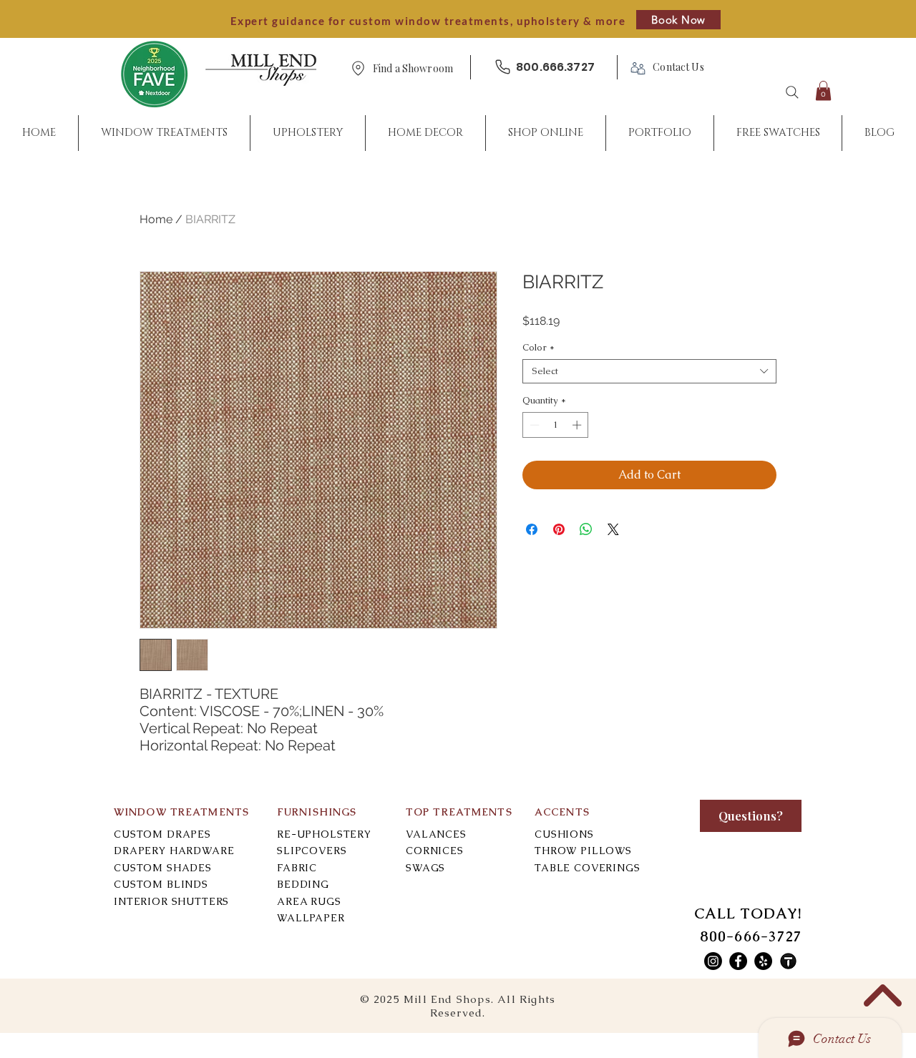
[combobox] (649, 371)
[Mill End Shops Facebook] (738, 961)
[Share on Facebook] (531, 529)
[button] (413, 69)
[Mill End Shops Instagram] (713, 961)
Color (538, 347)
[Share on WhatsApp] (586, 529)
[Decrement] (533, 425)
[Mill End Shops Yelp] (763, 961)
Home (156, 219)
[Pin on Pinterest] (558, 529)
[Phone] (502, 67)
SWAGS (425, 867)
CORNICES (435, 850)
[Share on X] (613, 529)
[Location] (358, 68)
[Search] (792, 92)
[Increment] (578, 425)
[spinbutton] (556, 425)
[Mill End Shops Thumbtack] (788, 961)
